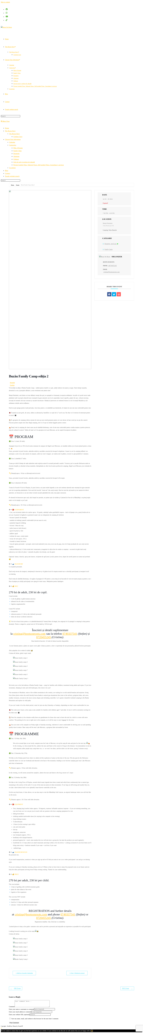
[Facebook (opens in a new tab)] (7, 9)
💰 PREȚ (15, 586)
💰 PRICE (15, 874)
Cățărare (16, 159)
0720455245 (43, 637)
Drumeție (16, 153)
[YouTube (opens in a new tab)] (7, 16)
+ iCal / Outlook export (76, 973)
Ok (92, 1031)
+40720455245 (112, 265)
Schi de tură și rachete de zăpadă (24, 162)
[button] (50, 509)
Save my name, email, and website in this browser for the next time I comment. (35, 1018)
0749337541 (69, 633)
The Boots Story (14, 134)
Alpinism (16, 156)
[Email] (119, 294)
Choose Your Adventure (13, 139)
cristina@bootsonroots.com (29, 633)
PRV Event (17, 988)
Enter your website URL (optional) (19, 1014)
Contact (7, 173)
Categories (12, 145)
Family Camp (108, 249)
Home (7, 128)
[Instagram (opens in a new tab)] (6, 13)
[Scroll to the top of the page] (1, 1028)
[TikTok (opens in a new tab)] (6, 20)
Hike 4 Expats (18, 148)
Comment (12, 1006)
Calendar (12, 142)
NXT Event (125, 988)
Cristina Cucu (17, 136)
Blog (6, 170)
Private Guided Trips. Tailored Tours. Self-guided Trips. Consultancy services (38, 165)
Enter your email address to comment (20, 1012)
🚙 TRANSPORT (17, 564)
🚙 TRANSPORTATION (19, 852)
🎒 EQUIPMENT (17, 804)
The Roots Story (10, 131)
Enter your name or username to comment (21, 1009)
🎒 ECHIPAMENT (18, 510)
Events (17, 185)
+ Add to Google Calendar (24, 973)
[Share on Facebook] (109, 294)
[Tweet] (114, 294)
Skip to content (5, 2)
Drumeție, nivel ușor (110, 244)
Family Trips (17, 151)
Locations (12, 168)
